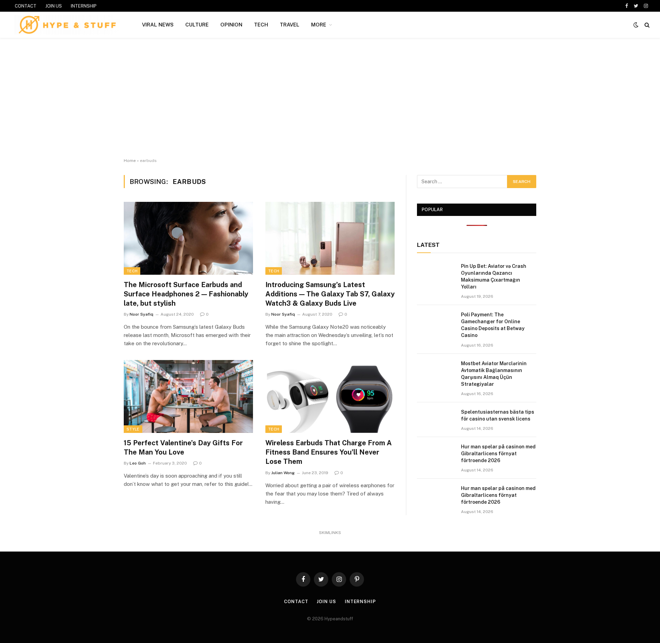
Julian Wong (283, 472)
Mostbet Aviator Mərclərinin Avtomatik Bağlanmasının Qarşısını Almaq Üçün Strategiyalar (494, 374)
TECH (261, 25)
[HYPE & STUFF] (67, 25)
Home (130, 160)
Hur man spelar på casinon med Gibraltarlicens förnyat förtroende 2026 (498, 453)
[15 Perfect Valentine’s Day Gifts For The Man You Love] (188, 396)
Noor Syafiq (141, 314)
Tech (132, 271)
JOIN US (53, 6)
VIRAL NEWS (158, 25)
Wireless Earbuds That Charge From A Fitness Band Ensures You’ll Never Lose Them (328, 452)
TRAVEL (289, 25)
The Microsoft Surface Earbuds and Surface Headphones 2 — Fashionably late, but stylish (186, 294)
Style (133, 429)
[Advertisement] (330, 98)
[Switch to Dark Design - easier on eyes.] (636, 25)
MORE (318, 25)
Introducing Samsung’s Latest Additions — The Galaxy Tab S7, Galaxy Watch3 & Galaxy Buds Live (330, 294)
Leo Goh (138, 463)
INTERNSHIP (84, 6)
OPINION (231, 25)
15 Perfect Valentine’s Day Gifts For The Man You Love (183, 447)
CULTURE (197, 25)
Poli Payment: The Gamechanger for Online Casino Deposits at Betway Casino (493, 325)
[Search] (646, 25)
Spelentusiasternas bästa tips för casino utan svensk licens (497, 415)
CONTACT (25, 6)
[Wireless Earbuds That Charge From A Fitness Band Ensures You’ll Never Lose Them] (330, 396)
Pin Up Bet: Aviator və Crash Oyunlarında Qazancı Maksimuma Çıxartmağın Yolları (493, 276)
